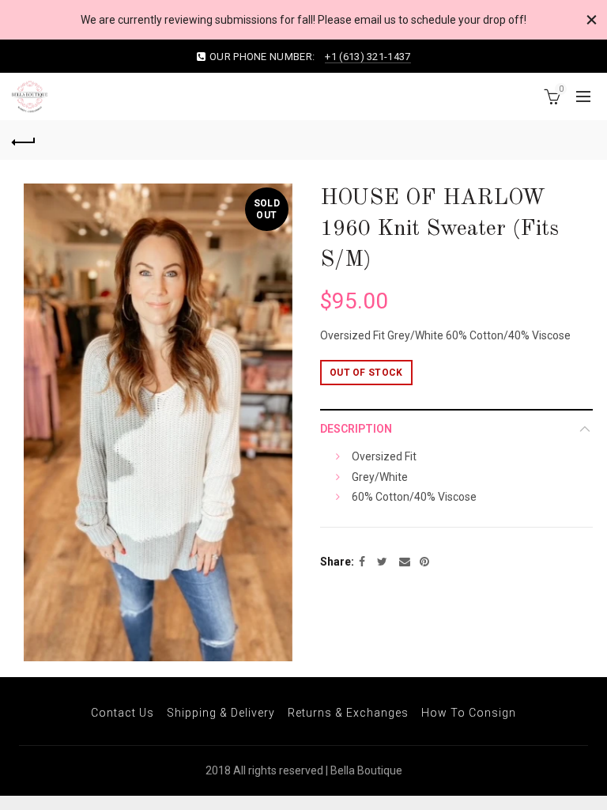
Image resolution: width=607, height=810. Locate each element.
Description (356, 428)
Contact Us (122, 712)
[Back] (23, 140)
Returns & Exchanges (348, 712)
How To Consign (468, 712)
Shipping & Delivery (221, 712)
